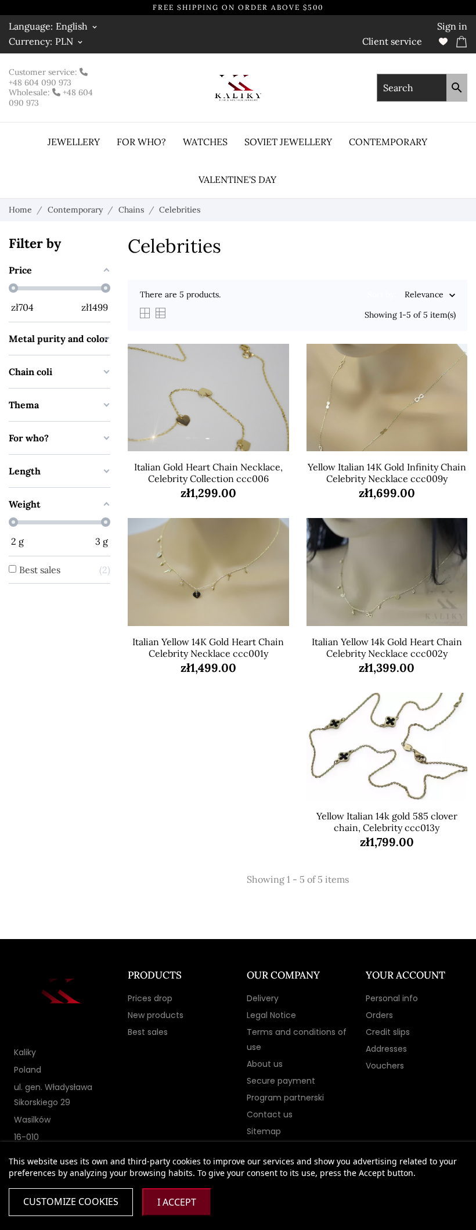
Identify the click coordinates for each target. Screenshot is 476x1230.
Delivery (263, 998)
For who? (141, 142)
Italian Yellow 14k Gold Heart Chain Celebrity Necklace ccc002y (387, 647)
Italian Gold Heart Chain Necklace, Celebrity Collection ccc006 (208, 472)
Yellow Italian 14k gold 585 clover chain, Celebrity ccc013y (386, 821)
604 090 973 (47, 82)
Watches (205, 142)
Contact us (270, 1114)
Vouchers (385, 1065)
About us (265, 1064)
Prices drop (150, 998)
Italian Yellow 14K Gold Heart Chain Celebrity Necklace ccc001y (208, 647)
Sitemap (264, 1131)
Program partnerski (285, 1097)
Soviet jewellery (288, 142)
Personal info (392, 998)
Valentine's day (237, 179)
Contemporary (388, 142)
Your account (405, 975)
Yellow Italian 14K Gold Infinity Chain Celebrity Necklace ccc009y (387, 472)
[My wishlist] (443, 41)
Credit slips (388, 1032)
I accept (176, 1202)
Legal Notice (271, 1015)
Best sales (148, 1032)
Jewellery (74, 142)
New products (155, 1015)
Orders (379, 1015)
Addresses (386, 1049)
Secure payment (281, 1081)
